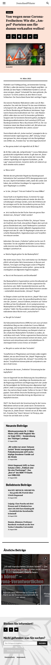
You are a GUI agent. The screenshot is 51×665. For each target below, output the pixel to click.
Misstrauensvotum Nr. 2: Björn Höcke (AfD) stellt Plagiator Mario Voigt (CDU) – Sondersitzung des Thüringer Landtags (21, 435)
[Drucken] (30, 36)
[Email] (35, 36)
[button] (4, 3)
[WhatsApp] (8, 36)
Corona (9, 12)
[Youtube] (16, 630)
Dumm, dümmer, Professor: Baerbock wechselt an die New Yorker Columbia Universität (21, 524)
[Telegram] (19, 36)
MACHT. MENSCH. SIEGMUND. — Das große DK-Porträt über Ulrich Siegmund (21, 492)
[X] (13, 36)
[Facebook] (24, 36)
